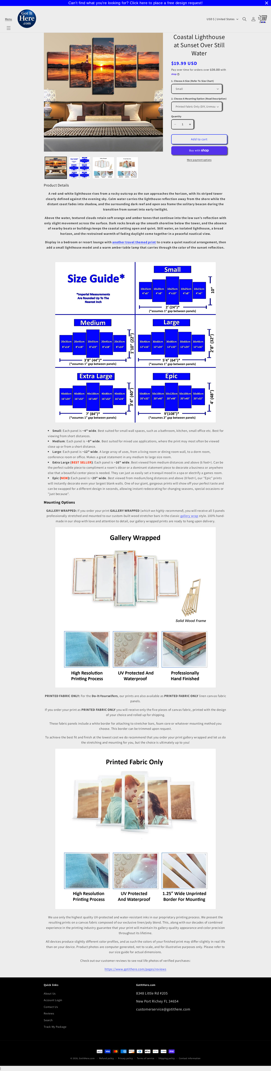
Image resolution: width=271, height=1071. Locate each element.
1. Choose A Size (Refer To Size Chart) (192, 81)
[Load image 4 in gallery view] (127, 168)
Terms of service (145, 1058)
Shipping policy (166, 1058)
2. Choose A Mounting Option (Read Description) (199, 98)
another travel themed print (134, 242)
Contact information (190, 1058)
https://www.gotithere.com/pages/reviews (135, 969)
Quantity (176, 116)
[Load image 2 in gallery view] (79, 168)
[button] (8, 19)
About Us (50, 993)
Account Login (53, 1000)
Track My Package (55, 1027)
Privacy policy (125, 1058)
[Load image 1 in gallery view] (56, 168)
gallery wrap (189, 516)
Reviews (49, 1013)
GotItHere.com (87, 1058)
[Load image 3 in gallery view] (103, 168)
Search (48, 1020)
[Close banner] (266, 3)
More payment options (199, 159)
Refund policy (106, 1058)
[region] (135, 3)
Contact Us (51, 1007)
